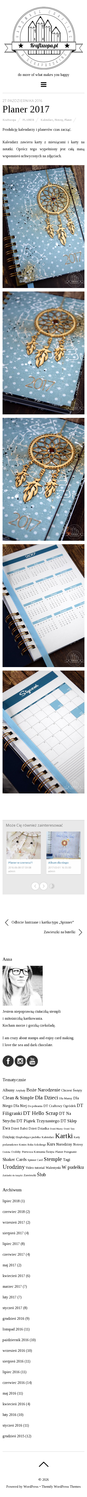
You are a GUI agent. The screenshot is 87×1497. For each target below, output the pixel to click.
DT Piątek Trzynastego (38, 1120)
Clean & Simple (18, 1098)
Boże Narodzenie (43, 1090)
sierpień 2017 (13, 1233)
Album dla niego (58, 862)
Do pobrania (35, 1106)
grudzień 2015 (13, 1436)
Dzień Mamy (56, 1128)
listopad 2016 (13, 1329)
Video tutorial (35, 1167)
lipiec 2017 (11, 1244)
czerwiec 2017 (14, 1254)
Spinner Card (35, 1160)
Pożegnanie (70, 1151)
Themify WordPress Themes (61, 1486)
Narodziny (64, 1144)
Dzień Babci (19, 1128)
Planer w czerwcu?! (20, 862)
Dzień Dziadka (39, 1128)
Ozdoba (6, 1152)
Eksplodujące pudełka (28, 1137)
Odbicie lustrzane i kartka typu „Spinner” (42, 922)
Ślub (41, 1174)
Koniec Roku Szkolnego (32, 1144)
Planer (28, 119)
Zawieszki (30, 1175)
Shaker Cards (15, 1159)
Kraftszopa (9, 119)
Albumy (9, 1090)
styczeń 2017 (12, 1308)
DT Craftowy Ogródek (59, 1106)
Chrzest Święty (71, 1090)
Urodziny (14, 1167)
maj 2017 (9, 1265)
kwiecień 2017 (14, 1276)
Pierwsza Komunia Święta (38, 1151)
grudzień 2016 (13, 1318)
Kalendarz (47, 119)
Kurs (51, 1144)
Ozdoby (16, 1151)
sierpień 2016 (13, 1361)
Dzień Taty (69, 1128)
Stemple (53, 1159)
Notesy (59, 119)
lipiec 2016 (11, 1372)
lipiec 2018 (11, 1201)
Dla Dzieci (46, 1097)
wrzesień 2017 (14, 1222)
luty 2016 (9, 1415)
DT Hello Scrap (40, 1113)
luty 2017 (9, 1297)
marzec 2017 (12, 1286)
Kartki (64, 1136)
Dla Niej (20, 1106)
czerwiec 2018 (14, 1212)
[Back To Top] (43, 1464)
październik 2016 (16, 1340)
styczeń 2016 (12, 1425)
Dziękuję (9, 1137)
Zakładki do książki (13, 1175)
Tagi (66, 1159)
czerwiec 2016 (14, 1383)
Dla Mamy (65, 1098)
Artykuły (21, 1090)
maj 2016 (9, 1393)
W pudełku (73, 1167)
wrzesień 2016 (14, 1351)
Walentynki (53, 1167)
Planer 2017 (26, 109)
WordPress (31, 1486)
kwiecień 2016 (14, 1404)
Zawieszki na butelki (60, 932)
